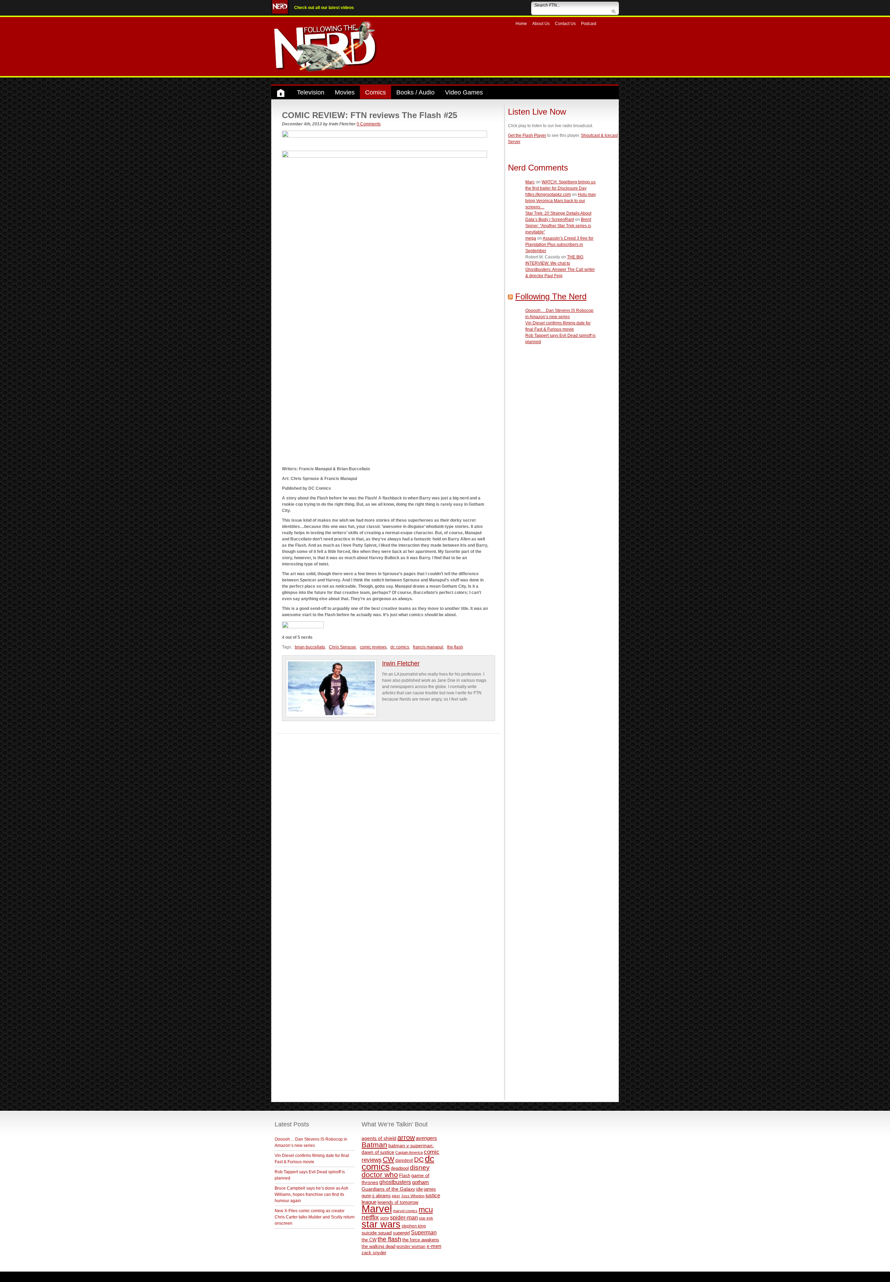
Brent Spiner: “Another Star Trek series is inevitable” (558, 225)
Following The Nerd (550, 296)
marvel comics (405, 1211)
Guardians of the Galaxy (388, 1189)
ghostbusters (395, 1182)
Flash (404, 1175)
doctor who (380, 1175)
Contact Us (565, 23)
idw (419, 1189)
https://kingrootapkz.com (548, 194)
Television (310, 92)
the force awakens (420, 1239)
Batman (374, 1145)
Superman (424, 1232)
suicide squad (377, 1232)
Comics (375, 92)
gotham (420, 1182)
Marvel (377, 1208)
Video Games (464, 92)
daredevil (404, 1160)
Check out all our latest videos (324, 7)
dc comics (399, 647)
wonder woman (411, 1246)
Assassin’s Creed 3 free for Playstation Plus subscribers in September (559, 244)
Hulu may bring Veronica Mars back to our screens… (560, 200)
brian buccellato (310, 647)
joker (396, 1196)
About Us (541, 23)
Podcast (588, 23)
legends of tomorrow (398, 1202)
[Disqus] (388, 820)
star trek (426, 1218)
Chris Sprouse (342, 647)
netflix (370, 1217)
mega (530, 238)
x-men (434, 1246)
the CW (369, 1239)
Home (521, 23)
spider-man (404, 1218)
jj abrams (381, 1195)
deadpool (400, 1168)
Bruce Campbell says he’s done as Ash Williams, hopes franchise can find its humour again (311, 1194)
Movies (345, 92)
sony (384, 1218)
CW (388, 1159)
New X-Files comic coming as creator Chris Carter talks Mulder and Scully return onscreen (315, 1217)
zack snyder (374, 1252)
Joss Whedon (412, 1196)
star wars (381, 1224)
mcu (426, 1209)
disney (420, 1167)
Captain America (409, 1152)
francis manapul (428, 647)
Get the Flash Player (527, 135)
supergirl (401, 1232)
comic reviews (373, 647)
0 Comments (369, 124)
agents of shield (379, 1138)
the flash (455, 647)
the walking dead (378, 1246)
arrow (406, 1137)
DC (419, 1159)
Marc (530, 182)
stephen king (414, 1226)
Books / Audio (415, 92)
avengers (426, 1138)
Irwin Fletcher (401, 663)
